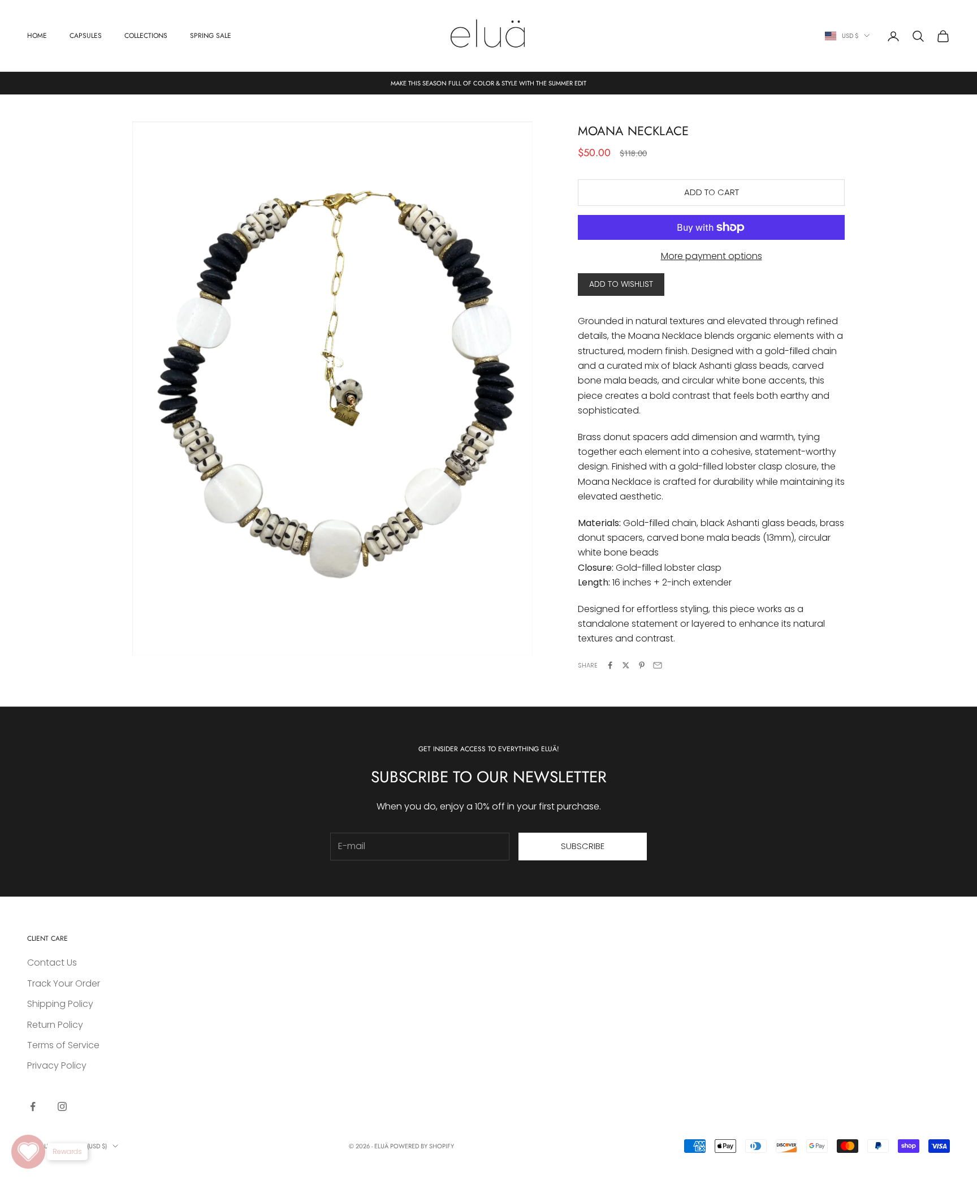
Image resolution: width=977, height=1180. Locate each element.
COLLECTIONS (145, 36)
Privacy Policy (57, 1065)
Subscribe (582, 846)
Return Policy (55, 1024)
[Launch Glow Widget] (28, 1152)
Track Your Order (63, 983)
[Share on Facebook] (610, 665)
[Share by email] (657, 665)
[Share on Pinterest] (641, 665)
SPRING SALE (210, 36)
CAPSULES (86, 36)
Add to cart (711, 192)
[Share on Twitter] (625, 665)
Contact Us (52, 962)
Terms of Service (63, 1045)
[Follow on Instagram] (62, 1106)
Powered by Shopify (422, 1146)
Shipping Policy (60, 1003)
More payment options (711, 255)
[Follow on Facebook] (32, 1106)
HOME (37, 36)
